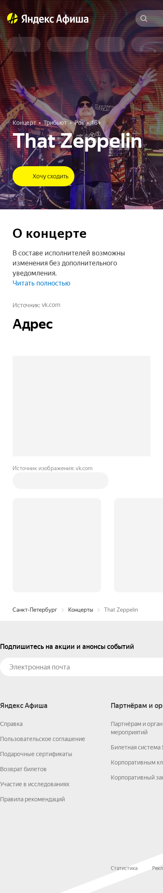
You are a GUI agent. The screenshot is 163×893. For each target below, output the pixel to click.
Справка (11, 724)
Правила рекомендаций (32, 799)
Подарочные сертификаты (36, 754)
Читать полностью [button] (41, 283)
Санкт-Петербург (35, 610)
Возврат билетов (23, 769)
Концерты (80, 610)
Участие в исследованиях (34, 784)
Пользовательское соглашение (42, 739)
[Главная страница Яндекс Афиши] (12, 18)
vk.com (51, 304)
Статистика (124, 868)
